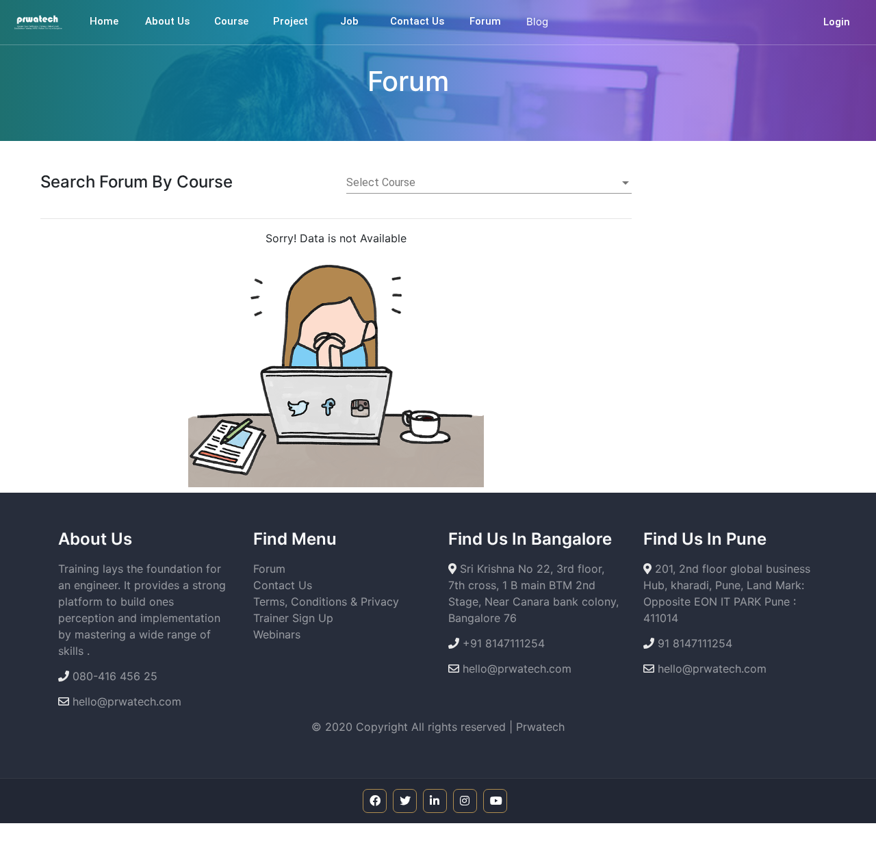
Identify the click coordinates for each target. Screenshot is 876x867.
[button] (231, 21)
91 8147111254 (693, 643)
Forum (269, 568)
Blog (537, 21)
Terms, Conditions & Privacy (326, 601)
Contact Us (282, 585)
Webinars (276, 634)
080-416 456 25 (113, 676)
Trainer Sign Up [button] (293, 618)
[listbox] (489, 183)
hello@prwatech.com (125, 701)
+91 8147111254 (502, 643)
